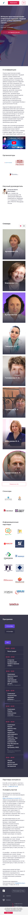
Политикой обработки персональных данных (13, 910)
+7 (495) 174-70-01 (13, 786)
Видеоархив (13, 2)
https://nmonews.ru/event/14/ (12, 798)
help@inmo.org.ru (20, 883)
